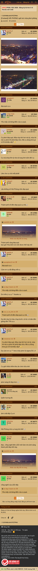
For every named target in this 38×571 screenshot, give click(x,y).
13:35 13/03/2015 (6, 326)
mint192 (5, 21)
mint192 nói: (8, 222)
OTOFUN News (6, 532)
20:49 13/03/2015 (6, 371)
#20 (36, 473)
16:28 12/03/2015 (6, 146)
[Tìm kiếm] (36, 2)
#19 (36, 433)
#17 (36, 402)
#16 (36, 386)
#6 (36, 162)
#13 (36, 326)
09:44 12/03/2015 (6, 95)
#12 (36, 299)
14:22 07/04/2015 (6, 418)
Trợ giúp (25, 530)
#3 (36, 110)
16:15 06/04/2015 (6, 386)
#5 (36, 146)
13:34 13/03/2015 (6, 299)
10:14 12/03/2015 (6, 110)
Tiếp (21, 24)
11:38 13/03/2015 (6, 178)
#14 (36, 355)
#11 (36, 274)
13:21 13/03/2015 (6, 193)
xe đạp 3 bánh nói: (10, 287)
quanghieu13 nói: (9, 262)
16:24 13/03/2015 (6, 355)
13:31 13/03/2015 (6, 249)
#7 (36, 178)
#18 (36, 418)
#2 (36, 95)
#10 (36, 249)
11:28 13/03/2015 (6, 162)
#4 (36, 126)
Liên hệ (3, 530)
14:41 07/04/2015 (6, 473)
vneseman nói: (8, 339)
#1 (36, 27)
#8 (36, 193)
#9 (36, 209)
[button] (2, 2)
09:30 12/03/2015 (6, 27)
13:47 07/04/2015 (6, 402)
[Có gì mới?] (32, 2)
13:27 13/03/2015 (6, 209)
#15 (36, 371)
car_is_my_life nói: (10, 312)
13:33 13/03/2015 (6, 274)
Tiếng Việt (6, 527)
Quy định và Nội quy (14, 530)
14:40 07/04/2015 (6, 433)
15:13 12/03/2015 (6, 126)
